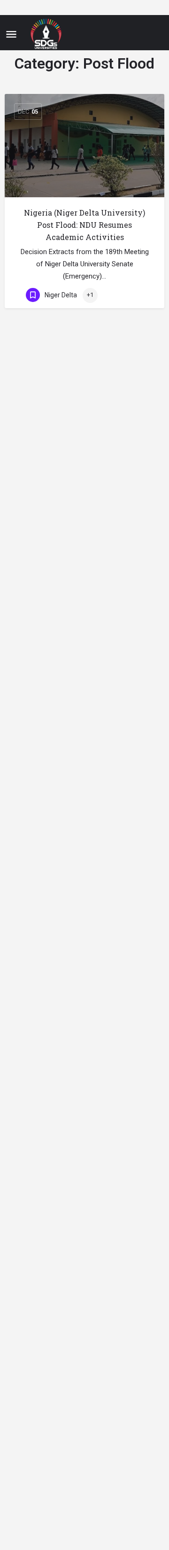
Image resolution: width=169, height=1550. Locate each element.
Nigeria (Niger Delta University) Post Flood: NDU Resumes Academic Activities (84, 225)
